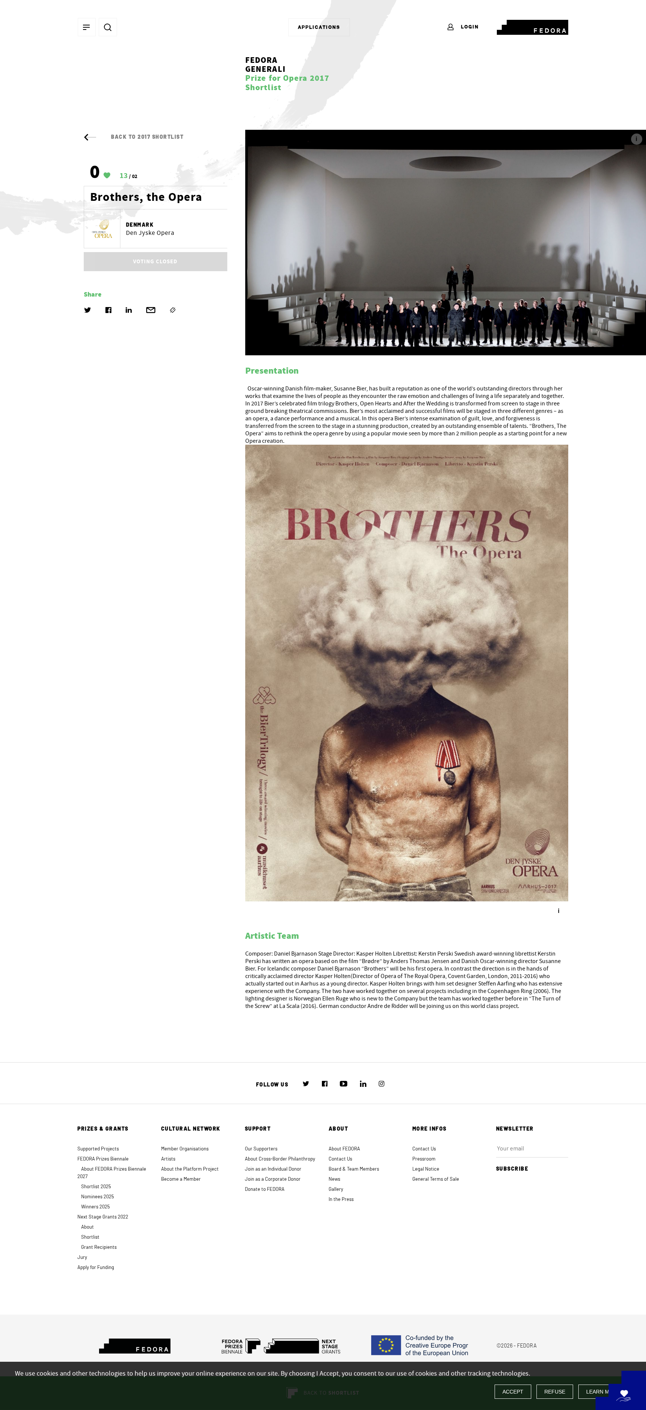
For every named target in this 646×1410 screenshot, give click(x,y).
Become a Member (181, 1179)
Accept (512, 1392)
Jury (82, 1257)
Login (469, 27)
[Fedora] (532, 26)
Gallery (336, 1189)
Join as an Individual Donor (273, 1169)
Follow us (272, 1085)
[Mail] (151, 310)
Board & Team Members (354, 1169)
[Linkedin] (129, 310)
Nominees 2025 (97, 1197)
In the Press (341, 1199)
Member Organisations (185, 1149)
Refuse (554, 1392)
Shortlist (90, 1237)
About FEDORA (344, 1149)
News (334, 1179)
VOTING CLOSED (155, 262)
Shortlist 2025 (96, 1186)
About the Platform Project (190, 1169)
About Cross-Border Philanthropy (280, 1159)
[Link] (173, 310)
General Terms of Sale (435, 1179)
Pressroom (424, 1159)
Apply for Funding (95, 1267)
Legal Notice (425, 1169)
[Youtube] (343, 1083)
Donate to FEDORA (264, 1189)
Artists (168, 1159)
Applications (319, 27)
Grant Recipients (99, 1247)
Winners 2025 (95, 1207)
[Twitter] (87, 310)
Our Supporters (261, 1149)
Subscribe (512, 1169)
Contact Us (340, 1159)
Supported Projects (98, 1149)
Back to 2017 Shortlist (147, 137)
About (87, 1227)
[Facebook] (108, 310)
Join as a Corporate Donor (273, 1179)
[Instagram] (381, 1084)
